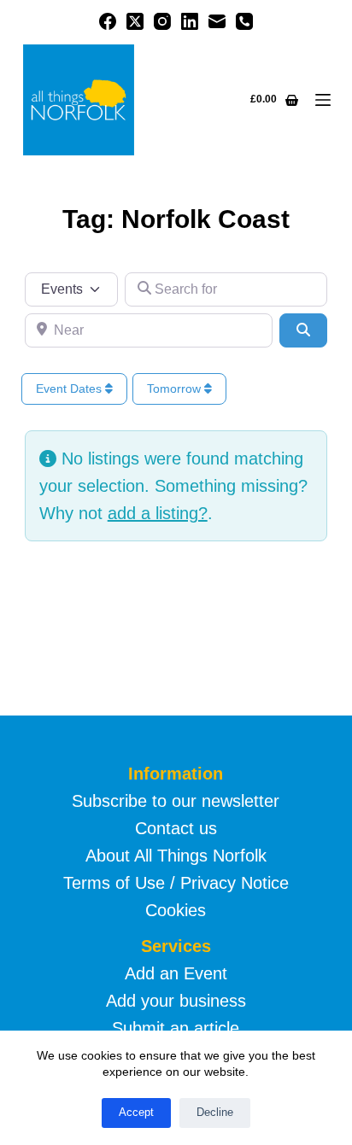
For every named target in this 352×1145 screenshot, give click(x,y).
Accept (136, 1112)
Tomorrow (175, 388)
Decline (215, 1112)
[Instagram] (162, 21)
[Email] (217, 21)
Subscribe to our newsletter (175, 801)
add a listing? (158, 513)
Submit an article (175, 1028)
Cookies (175, 910)
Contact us (176, 828)
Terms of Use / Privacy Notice (176, 882)
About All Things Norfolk (176, 855)
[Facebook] (107, 21)
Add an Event (176, 973)
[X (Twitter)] (135, 21)
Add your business (176, 1000)
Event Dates (70, 388)
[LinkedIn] (189, 21)
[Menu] (323, 100)
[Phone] (244, 21)
